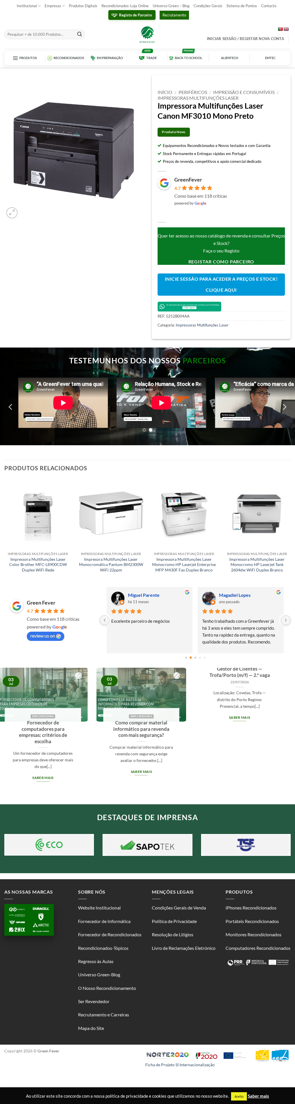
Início (165, 92)
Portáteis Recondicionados (252, 921)
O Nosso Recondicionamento (107, 988)
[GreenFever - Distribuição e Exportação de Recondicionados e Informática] (147, 34)
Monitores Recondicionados (253, 934)
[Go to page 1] (191, 657)
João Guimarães (144, 595)
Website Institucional (99, 907)
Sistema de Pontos (241, 5)
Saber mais (64, 717)
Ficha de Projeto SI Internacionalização (180, 1064)
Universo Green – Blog (171, 5)
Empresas (53, 5)
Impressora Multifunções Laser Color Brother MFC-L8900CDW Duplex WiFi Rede (38, 564)
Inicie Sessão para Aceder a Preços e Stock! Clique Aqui (221, 284)
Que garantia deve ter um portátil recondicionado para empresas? (262, 729)
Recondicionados (69, 58)
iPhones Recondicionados (251, 907)
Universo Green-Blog (99, 974)
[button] (12, 212)
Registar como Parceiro (221, 261)
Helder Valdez (233, 595)
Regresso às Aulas (96, 961)
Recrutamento (174, 15)
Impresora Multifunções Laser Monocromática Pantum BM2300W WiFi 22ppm (111, 564)
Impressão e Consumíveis (244, 92)
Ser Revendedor (93, 1001)
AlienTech (229, 58)
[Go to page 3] (200, 657)
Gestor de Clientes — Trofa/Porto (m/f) (163, 673)
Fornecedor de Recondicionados (109, 934)
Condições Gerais (208, 5)
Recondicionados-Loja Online (125, 5)
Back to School (188, 58)
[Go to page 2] (195, 657)
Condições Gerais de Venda (179, 907)
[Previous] (11, 407)
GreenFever (188, 179)
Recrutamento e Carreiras (103, 1014)
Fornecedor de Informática (104, 921)
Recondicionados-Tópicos (103, 948)
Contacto (268, 5)
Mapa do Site (91, 1028)
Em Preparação (110, 58)
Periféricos (193, 92)
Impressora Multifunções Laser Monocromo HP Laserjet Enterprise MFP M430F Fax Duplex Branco (184, 564)
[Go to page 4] (204, 657)
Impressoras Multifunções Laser (198, 98)
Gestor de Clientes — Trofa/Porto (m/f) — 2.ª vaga (65, 672)
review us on (42, 635)
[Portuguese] (280, 29)
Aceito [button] (239, 1096)
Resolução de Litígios (172, 934)
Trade (151, 58)
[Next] (284, 407)
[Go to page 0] (186, 657)
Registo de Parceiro (135, 15)
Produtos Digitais (83, 5)
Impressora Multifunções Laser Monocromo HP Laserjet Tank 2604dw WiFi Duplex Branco (257, 564)
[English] (286, 29)
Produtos (28, 58)
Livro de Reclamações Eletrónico (183, 948)
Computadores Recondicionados (258, 948)
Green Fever (41, 602)
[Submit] (79, 34)
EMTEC (270, 58)
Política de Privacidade (174, 921)
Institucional (27, 5)
